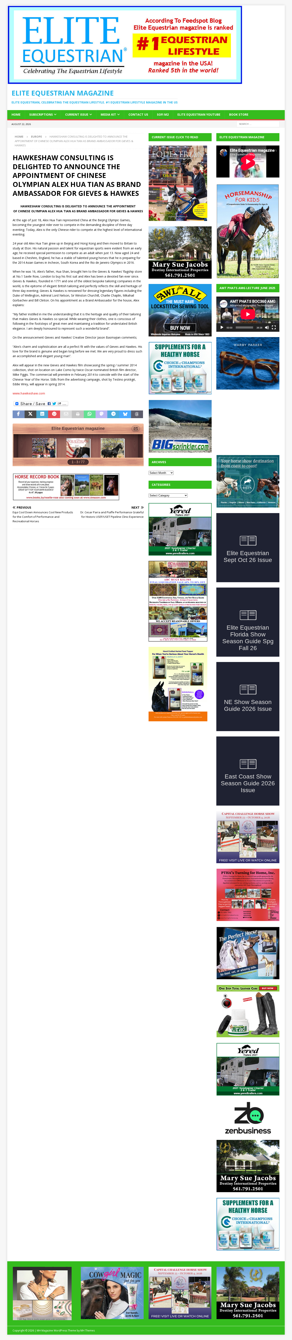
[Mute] (267, 327)
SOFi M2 (163, 114)
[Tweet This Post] (30, 414)
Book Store (238, 114)
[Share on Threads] (137, 414)
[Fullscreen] (274, 327)
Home (16, 114)
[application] (247, 314)
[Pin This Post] (54, 414)
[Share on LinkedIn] (42, 414)
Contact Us (138, 114)
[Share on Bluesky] (125, 414)
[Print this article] (78, 414)
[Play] (222, 327)
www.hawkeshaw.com (29, 393)
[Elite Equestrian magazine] (124, 82)
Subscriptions (41, 114)
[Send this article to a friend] (66, 414)
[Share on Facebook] (18, 414)
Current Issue (76, 114)
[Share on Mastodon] (101, 414)
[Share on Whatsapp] (90, 414)
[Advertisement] (181, 753)
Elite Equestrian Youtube (198, 114)
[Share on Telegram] (113, 414)
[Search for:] (258, 124)
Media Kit (108, 114)
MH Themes (87, 1330)
